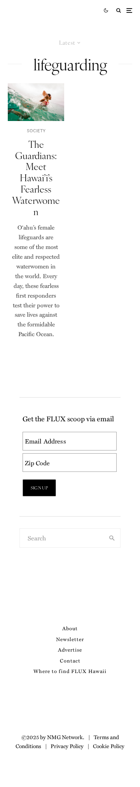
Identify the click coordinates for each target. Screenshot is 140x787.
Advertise (70, 649)
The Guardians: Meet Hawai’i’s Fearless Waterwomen (36, 177)
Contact (70, 660)
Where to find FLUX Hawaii (70, 671)
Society (36, 130)
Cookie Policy (108, 746)
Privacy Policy (67, 746)
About (70, 628)
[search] (112, 538)
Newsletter (70, 639)
